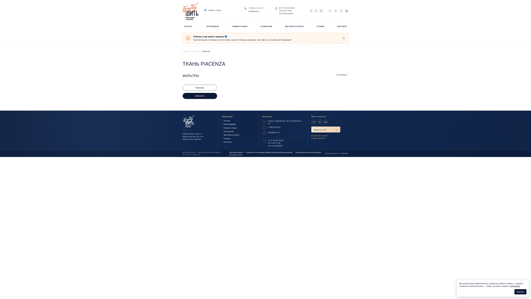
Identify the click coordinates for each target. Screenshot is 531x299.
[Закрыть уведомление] (344, 38)
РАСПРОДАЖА (212, 26)
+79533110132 (274, 127)
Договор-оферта (236, 152)
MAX (325, 122)
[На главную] (199, 121)
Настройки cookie (236, 155)
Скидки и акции (239, 26)
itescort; (344, 153)
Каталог (188, 26)
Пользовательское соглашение (308, 152)
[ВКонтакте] (319, 122)
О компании (266, 26)
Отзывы (320, 26)
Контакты (342, 26)
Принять (520, 292)
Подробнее (514, 286)
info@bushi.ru (253, 11)
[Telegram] (313, 122)
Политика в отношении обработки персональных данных (269, 152)
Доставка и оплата (294, 26)
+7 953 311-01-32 (255, 8)
